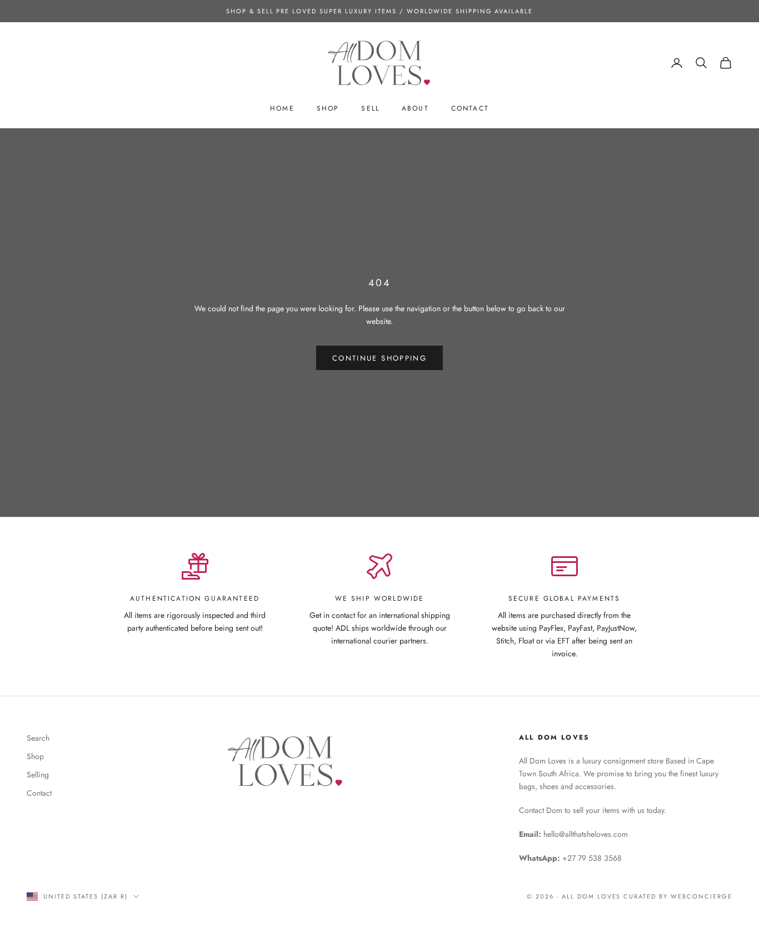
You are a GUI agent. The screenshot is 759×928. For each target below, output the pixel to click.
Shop (35, 756)
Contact (39, 793)
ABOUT (415, 108)
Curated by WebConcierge (677, 896)
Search (38, 738)
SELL (370, 108)
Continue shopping (379, 358)
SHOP (328, 108)
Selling (38, 774)
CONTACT (470, 108)
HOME (282, 108)
